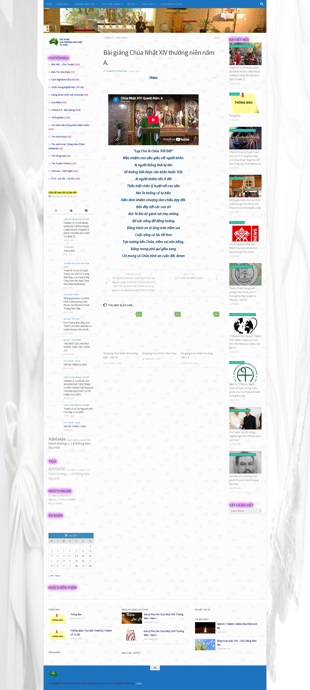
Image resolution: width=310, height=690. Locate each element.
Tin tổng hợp (58, 155)
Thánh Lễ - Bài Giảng (115, 37)
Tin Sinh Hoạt (59, 136)
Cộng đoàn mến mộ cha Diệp (67, 94)
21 (76, 560)
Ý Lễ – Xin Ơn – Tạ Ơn (62, 178)
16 (90, 555)
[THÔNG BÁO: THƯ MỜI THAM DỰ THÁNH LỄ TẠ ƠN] (58, 639)
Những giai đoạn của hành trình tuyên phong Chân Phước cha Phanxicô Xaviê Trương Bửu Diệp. (245, 204)
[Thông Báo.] (245, 112)
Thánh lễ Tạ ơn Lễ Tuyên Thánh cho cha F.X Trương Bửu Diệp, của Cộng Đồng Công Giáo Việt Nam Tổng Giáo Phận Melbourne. (76, 277)
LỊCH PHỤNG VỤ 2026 (171, 4)
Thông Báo (57, 117)
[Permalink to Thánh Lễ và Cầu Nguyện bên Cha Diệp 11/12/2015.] (54, 409)
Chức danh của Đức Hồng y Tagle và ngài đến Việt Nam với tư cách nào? (245, 436)
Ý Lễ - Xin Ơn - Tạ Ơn (72, 361)
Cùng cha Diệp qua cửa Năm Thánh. (78, 440)
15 (83, 555)
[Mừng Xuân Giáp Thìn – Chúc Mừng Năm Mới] (205, 649)
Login (139, 683)
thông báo (82, 443)
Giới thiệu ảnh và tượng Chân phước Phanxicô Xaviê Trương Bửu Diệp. (243, 480)
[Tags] (86, 210)
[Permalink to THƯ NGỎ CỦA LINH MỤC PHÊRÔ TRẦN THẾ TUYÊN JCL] (54, 344)
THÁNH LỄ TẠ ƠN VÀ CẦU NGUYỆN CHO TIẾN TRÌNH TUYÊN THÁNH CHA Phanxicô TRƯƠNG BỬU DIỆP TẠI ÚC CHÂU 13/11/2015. (78, 387)
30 (90, 565)
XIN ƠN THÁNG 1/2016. (75, 426)
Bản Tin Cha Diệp (60, 71)
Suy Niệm (56, 102)
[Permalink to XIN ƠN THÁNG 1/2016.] (54, 427)
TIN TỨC (131, 4)
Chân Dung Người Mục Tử (65, 87)
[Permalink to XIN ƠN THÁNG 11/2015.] (54, 365)
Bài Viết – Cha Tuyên (62, 64)
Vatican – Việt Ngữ (61, 170)
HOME (49, 4)
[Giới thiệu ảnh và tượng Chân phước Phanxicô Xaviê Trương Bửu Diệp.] (245, 472)
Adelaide (57, 439)
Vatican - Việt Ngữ (72, 319)
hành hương (57, 443)
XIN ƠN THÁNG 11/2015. (75, 364)
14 (76, 555)
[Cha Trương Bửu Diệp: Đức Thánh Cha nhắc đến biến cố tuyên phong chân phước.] (245, 240)
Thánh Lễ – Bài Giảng (63, 109)
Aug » (58, 575)
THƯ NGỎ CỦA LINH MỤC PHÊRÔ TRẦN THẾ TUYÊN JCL (77, 347)
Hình (69, 444)
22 (83, 560)
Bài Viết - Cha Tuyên (72, 340)
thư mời (54, 447)
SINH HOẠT (148, 4)
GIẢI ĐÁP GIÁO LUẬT (85, 4)
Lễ (73, 443)
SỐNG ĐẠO (62, 4)
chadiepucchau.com (116, 71)
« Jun (51, 575)
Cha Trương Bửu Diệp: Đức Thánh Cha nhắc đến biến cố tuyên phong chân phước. (78, 326)
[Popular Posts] (70, 210)
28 (76, 565)
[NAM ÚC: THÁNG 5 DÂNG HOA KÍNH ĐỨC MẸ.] (205, 632)
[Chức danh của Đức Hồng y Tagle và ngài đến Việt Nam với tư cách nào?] (245, 428)
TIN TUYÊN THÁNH (111, 4)
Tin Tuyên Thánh (60, 163)
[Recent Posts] (55, 210)
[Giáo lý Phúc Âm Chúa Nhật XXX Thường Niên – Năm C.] (132, 622)
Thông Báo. (69, 250)
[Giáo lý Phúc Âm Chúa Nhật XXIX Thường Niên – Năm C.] (132, 639)
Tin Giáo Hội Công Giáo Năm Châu (70, 125)
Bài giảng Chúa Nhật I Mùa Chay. (159, 353)
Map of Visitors (55, 503)
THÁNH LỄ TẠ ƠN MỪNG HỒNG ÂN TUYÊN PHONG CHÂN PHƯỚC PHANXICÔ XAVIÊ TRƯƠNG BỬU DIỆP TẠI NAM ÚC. (77, 229)
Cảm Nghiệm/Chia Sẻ (63, 79)
